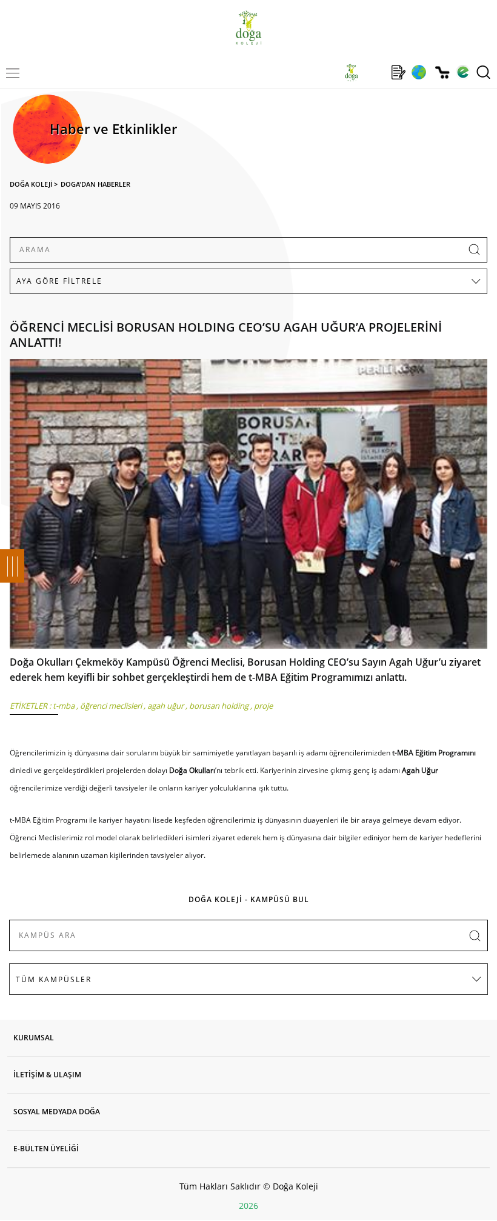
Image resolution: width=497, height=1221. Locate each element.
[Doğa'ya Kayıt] (398, 72)
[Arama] (483, 72)
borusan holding (218, 705)
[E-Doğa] (462, 72)
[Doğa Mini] (374, 72)
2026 (248, 1205)
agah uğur (165, 705)
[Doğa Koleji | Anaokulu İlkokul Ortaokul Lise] (248, 27)
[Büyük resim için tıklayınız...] (248, 507)
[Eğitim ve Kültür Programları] (418, 72)
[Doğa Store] (442, 72)
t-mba (64, 705)
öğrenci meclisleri (111, 705)
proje (263, 705)
